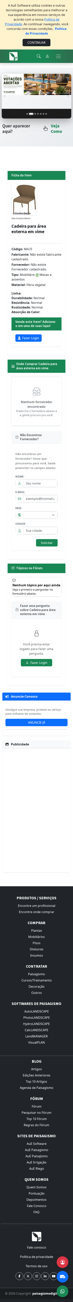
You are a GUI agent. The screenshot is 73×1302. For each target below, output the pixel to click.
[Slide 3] (34, 114)
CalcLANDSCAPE (36, 1030)
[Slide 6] (43, 114)
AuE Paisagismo (36, 1150)
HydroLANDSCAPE (36, 1024)
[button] (19, 1276)
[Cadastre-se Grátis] (62, 1262)
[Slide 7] (46, 114)
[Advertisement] (36, 809)
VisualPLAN (36, 1042)
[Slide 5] (40, 114)
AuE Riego (36, 1168)
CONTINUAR (36, 42)
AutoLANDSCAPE (36, 1011)
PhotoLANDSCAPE (36, 1017)
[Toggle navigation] (58, 56)
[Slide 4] (38, 114)
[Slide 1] (27, 114)
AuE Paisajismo (37, 1156)
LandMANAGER (36, 1036)
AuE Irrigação (37, 1162)
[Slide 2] (30, 114)
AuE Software (37, 1144)
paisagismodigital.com (50, 1293)
